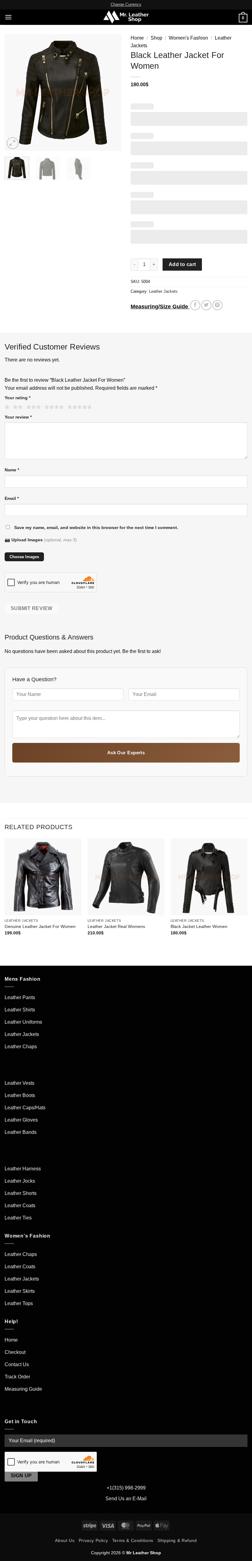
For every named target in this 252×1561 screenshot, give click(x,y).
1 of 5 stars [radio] (6, 407)
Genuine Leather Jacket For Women (40, 926)
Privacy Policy (93, 1540)
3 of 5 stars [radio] (32, 407)
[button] (8, 17)
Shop (156, 38)
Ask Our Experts (126, 752)
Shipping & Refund (177, 1540)
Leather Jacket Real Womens (116, 926)
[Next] (111, 92)
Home (137, 38)
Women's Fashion (188, 38)
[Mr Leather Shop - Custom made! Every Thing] (126, 17)
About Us (64, 1540)
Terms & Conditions (132, 1540)
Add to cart (182, 264)
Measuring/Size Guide (160, 306)
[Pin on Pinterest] (217, 305)
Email (12, 498)
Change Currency (126, 4)
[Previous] (14, 92)
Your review (18, 417)
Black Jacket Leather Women (199, 926)
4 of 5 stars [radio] (53, 407)
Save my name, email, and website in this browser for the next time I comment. (96, 527)
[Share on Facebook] (195, 305)
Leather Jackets (163, 291)
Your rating (17, 397)
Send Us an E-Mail (126, 1498)
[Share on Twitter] (206, 305)
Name (12, 469)
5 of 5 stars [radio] (78, 407)
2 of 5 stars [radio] (17, 407)
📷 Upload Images (41, 539)
